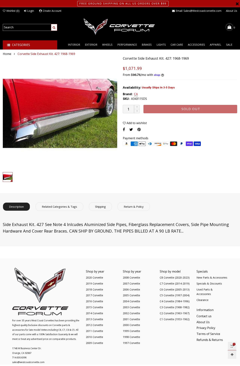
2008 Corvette (131, 277)
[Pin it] (139, 129)
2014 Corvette (94, 313)
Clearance (202, 300)
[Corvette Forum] (120, 27)
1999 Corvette (131, 331)
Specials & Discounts (209, 283)
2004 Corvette (131, 301)
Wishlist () (13, 11)
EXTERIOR (91, 44)
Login (30, 11)
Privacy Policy (205, 328)
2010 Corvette (94, 337)
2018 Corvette (94, 289)
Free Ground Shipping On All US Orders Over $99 (122, 3)
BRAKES (147, 44)
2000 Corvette (131, 325)
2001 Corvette (131, 319)
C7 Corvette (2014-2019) (175, 283)
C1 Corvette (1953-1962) (175, 319)
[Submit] (54, 27)
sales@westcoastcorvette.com (28, 362)
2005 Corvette (131, 295)
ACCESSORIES (196, 44)
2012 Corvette (94, 325)
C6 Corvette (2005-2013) (175, 289)
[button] (137, 111)
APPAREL (215, 44)
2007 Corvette (131, 283)
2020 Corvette (94, 277)
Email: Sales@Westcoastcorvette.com (198, 11)
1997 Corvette (131, 343)
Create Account (52, 11)
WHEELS (107, 44)
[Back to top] (232, 354)
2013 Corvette (94, 319)
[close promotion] (237, 3)
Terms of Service (208, 334)
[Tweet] (131, 129)
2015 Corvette (94, 307)
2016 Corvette (94, 301)
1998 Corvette (131, 337)
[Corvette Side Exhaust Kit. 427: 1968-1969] (60, 113)
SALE (229, 44)
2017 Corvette (94, 295)
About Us (231, 11)
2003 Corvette (131, 307)
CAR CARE (177, 44)
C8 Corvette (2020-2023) (175, 277)
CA (136, 94)
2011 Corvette (94, 331)
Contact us (204, 316)
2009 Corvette (94, 343)
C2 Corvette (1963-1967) (175, 313)
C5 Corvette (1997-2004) (175, 295)
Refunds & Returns (209, 340)
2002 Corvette (131, 313)
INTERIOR (74, 44)
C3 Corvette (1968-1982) (175, 307)
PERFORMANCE (127, 44)
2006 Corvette (131, 289)
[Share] (124, 129)
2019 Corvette (94, 283)
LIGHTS (161, 44)
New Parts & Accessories (211, 277)
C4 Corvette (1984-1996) (175, 301)
